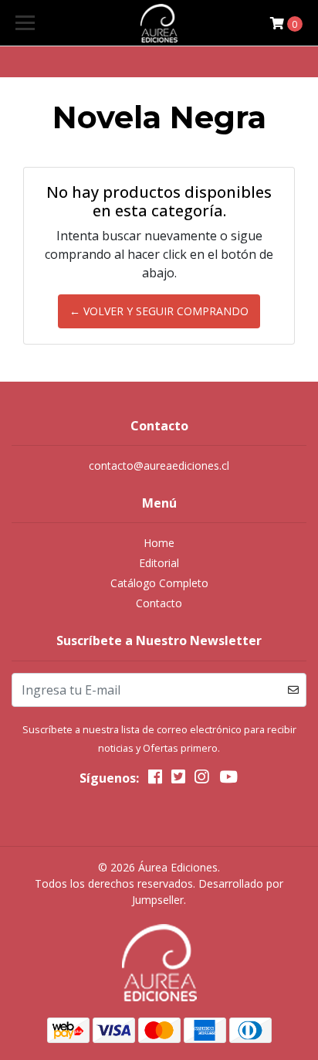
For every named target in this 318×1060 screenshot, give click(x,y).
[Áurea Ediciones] (159, 23)
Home (159, 542)
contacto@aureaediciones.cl (159, 465)
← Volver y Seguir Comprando (159, 311)
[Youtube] (228, 779)
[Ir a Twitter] (178, 779)
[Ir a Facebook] (155, 779)
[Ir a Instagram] (201, 779)
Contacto (159, 603)
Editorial (159, 562)
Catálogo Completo (159, 583)
